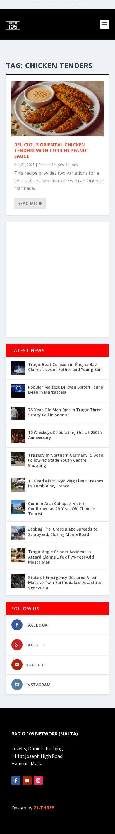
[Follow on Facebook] (15, 780)
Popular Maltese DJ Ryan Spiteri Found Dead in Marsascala (65, 389)
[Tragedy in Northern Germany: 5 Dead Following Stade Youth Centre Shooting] (18, 459)
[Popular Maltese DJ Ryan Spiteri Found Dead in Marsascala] (18, 391)
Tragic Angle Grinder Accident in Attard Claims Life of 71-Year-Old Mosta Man (61, 556)
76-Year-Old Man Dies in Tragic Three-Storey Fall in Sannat (65, 412)
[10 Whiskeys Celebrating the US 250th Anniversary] (18, 436)
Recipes (71, 164)
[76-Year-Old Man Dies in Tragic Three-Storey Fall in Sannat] (18, 413)
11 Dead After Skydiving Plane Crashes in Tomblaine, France (65, 483)
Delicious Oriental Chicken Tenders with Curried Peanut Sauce (52, 151)
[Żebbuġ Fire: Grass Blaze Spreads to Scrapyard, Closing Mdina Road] (18, 533)
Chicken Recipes (51, 164)
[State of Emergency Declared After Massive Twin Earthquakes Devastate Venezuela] (18, 581)
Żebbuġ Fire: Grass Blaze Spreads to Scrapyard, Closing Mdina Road (63, 531)
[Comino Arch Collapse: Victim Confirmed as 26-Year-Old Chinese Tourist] (18, 507)
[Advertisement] (57, 279)
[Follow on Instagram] (38, 780)
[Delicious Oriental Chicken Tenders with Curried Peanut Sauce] (57, 108)
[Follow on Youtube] (27, 780)
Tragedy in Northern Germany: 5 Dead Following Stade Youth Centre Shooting (65, 460)
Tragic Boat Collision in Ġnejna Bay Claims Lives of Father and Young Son (65, 367)
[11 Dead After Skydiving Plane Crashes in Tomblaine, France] (18, 485)
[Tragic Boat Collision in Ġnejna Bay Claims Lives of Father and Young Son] (18, 368)
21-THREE (43, 808)
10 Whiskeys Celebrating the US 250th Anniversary (65, 435)
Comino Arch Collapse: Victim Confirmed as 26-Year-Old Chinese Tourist (61, 508)
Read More (30, 203)
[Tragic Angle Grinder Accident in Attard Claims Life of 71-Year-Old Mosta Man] (18, 555)
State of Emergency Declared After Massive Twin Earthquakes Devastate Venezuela (64, 582)
